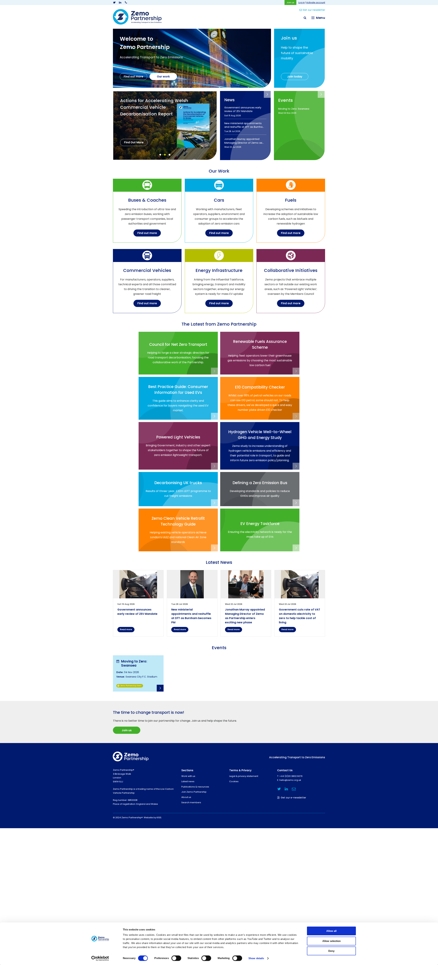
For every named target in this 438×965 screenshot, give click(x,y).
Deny (331, 950)
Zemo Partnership (137, 17)
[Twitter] (114, 2)
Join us (290, 2)
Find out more (133, 76)
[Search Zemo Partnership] (305, 17)
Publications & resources (195, 786)
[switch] (176, 958)
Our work (163, 76)
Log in (301, 2)
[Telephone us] (126, 2)
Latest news (187, 781)
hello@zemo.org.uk (290, 780)
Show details (256, 958)
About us (186, 797)
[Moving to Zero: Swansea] (138, 673)
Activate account (315, 2)
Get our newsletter (314, 10)
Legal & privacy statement (243, 776)
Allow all (331, 930)
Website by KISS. (153, 817)
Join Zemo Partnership (194, 791)
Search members (191, 802)
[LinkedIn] (120, 2)
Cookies (234, 781)
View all (267, 94)
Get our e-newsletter (293, 797)
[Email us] (294, 789)
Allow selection (331, 941)
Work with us (188, 776)
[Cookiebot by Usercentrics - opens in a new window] (100, 958)
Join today (294, 76)
